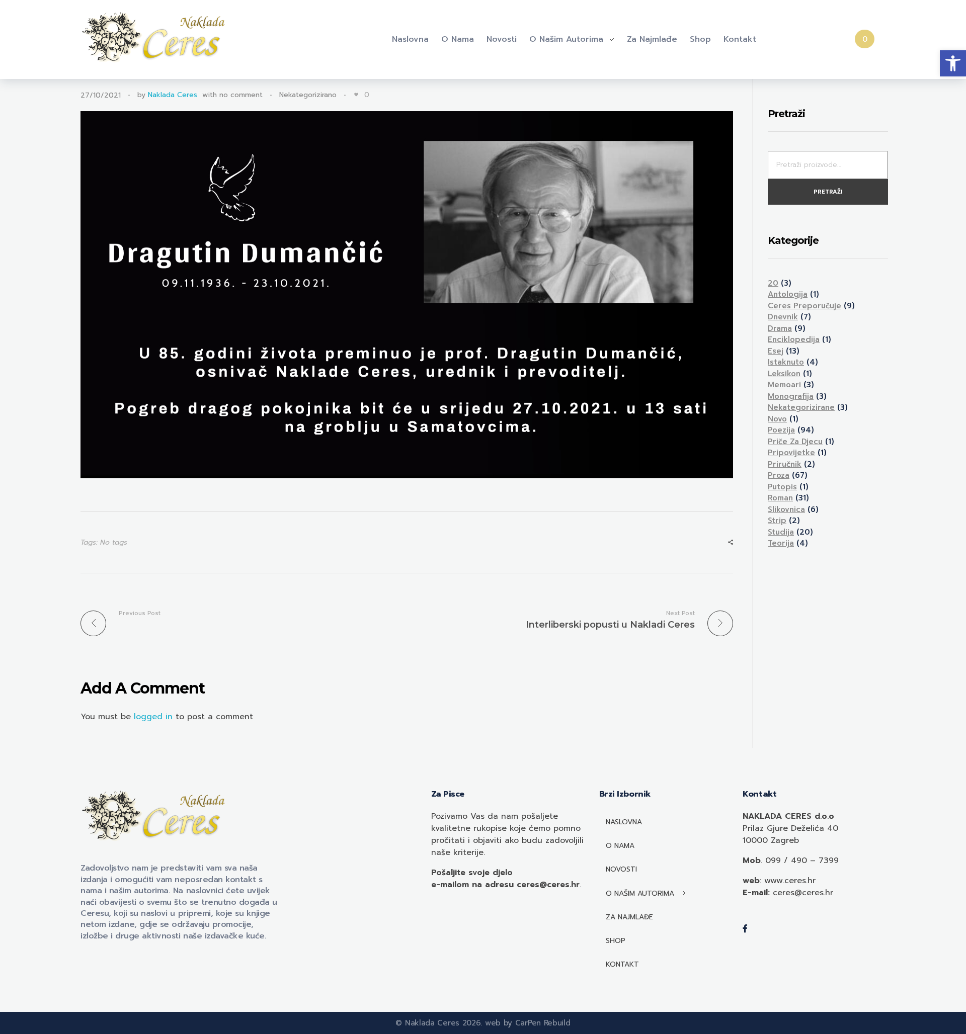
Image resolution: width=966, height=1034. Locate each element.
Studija (781, 532)
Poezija (781, 430)
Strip (777, 520)
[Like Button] (356, 95)
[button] (953, 63)
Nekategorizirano (308, 95)
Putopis (782, 486)
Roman (780, 497)
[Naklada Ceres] (155, 37)
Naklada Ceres (172, 95)
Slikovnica (786, 509)
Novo (777, 418)
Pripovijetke (791, 452)
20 (773, 283)
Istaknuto (786, 362)
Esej (775, 351)
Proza (778, 475)
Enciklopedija (794, 339)
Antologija (788, 294)
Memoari (784, 384)
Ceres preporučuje (804, 305)
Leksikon (784, 373)
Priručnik (784, 464)
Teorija (781, 543)
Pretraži (828, 192)
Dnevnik (783, 316)
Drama (780, 328)
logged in (155, 717)
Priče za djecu (795, 441)
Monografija (791, 396)
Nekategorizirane (801, 407)
